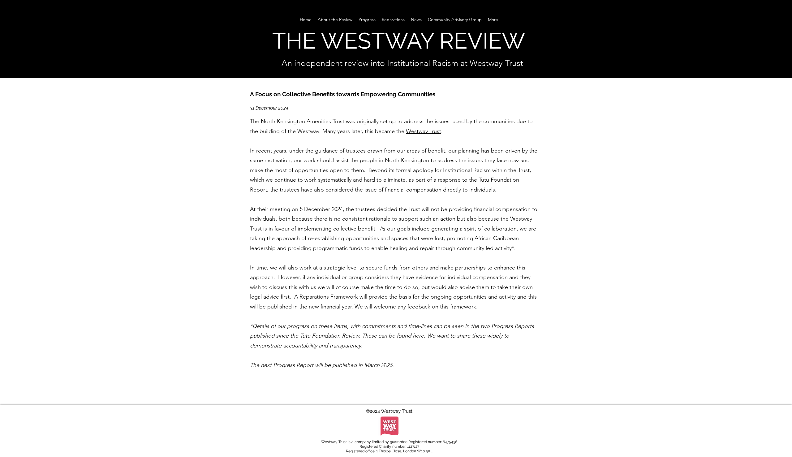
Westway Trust (423, 131)
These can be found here (393, 335)
